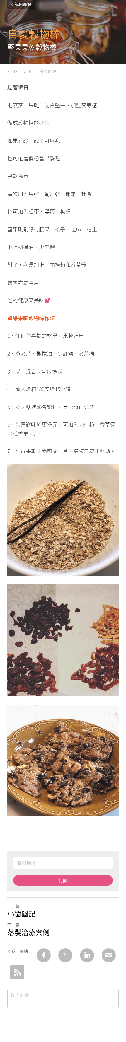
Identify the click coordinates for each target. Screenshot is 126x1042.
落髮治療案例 (28, 933)
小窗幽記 (21, 914)
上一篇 (13, 906)
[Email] (109, 955)
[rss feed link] (17, 972)
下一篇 (13, 925)
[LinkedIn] (87, 955)
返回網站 (23, 4)
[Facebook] (44, 955)
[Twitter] (65, 955)
